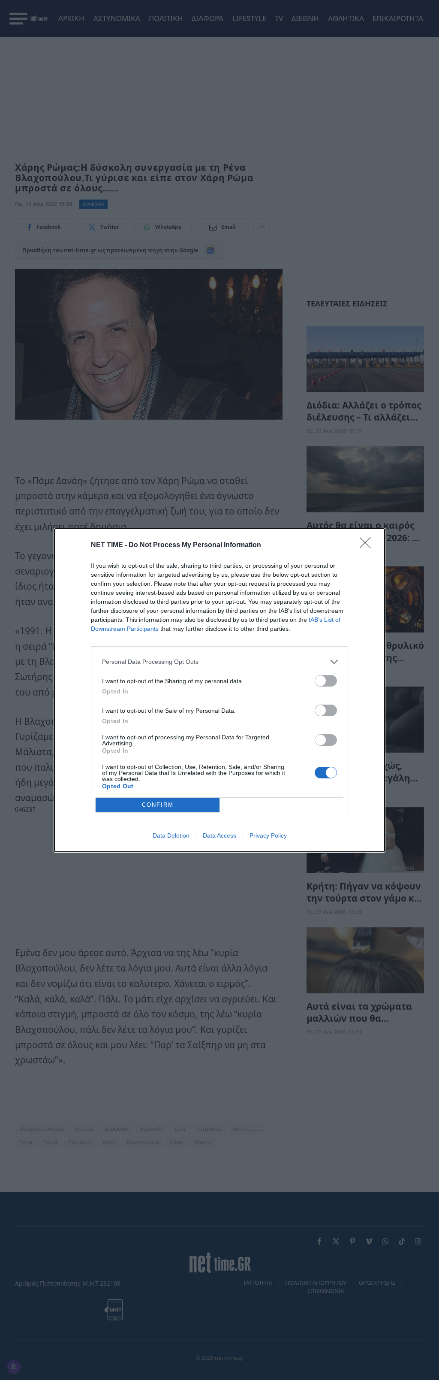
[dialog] (219, 690)
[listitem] (219, 661)
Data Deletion (171, 835)
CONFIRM (158, 805)
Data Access (219, 835)
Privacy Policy (268, 835)
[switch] (326, 681)
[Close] (368, 545)
